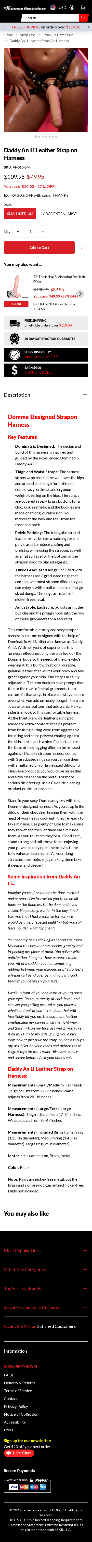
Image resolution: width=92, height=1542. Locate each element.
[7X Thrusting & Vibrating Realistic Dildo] (16, 286)
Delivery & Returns (19, 1382)
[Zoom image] (46, 90)
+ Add (16, 304)
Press (8, 1429)
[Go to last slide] (12, 294)
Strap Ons (28, 35)
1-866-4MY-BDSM (20, 1366)
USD (54, 7)
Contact (11, 1398)
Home (8, 35)
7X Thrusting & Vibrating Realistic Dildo (59, 279)
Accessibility (15, 1422)
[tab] (35, 136)
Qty (7, 231)
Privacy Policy (16, 1406)
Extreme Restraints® (61, 1525)
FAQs (8, 1374)
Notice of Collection (21, 1414)
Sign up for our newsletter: (27, 1440)
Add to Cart (39, 247)
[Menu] (9, 18)
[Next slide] (80, 294)
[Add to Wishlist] (82, 247)
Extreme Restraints (37, 1510)
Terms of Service (18, 1390)
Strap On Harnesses (58, 35)
